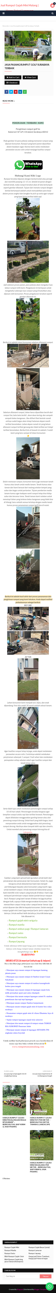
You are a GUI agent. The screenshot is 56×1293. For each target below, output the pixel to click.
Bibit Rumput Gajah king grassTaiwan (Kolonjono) (14, 1260)
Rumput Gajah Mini (12, 1247)
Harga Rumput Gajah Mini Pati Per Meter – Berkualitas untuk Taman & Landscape (41, 1121)
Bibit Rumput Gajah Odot (14, 1256)
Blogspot (20, 1289)
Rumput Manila (10, 1250)
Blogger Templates (40, 1289)
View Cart (31, 77)
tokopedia (27, 832)
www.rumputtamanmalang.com (28, 1046)
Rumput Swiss (10, 1253)
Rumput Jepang (35, 1253)
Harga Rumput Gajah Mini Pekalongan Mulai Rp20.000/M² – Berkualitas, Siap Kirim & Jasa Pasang (14, 1122)
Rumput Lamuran (35, 1250)
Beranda (6, 26)
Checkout (13, 82)
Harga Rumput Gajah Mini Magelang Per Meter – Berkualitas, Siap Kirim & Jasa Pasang (41, 1167)
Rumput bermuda (18, 937)
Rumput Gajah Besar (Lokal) (39, 1247)
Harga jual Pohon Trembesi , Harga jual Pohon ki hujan (39, 1257)
